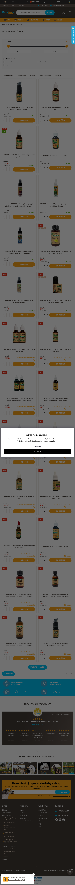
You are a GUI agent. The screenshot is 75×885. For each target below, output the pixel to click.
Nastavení (37, 447)
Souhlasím (37, 452)
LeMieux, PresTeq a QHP (16, 880)
